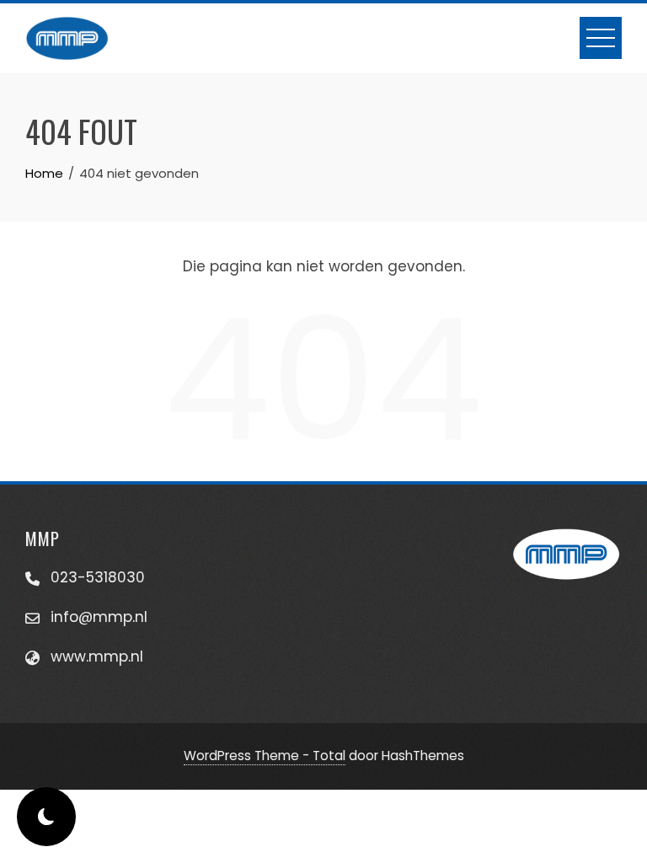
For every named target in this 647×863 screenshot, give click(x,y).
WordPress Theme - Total (264, 755)
